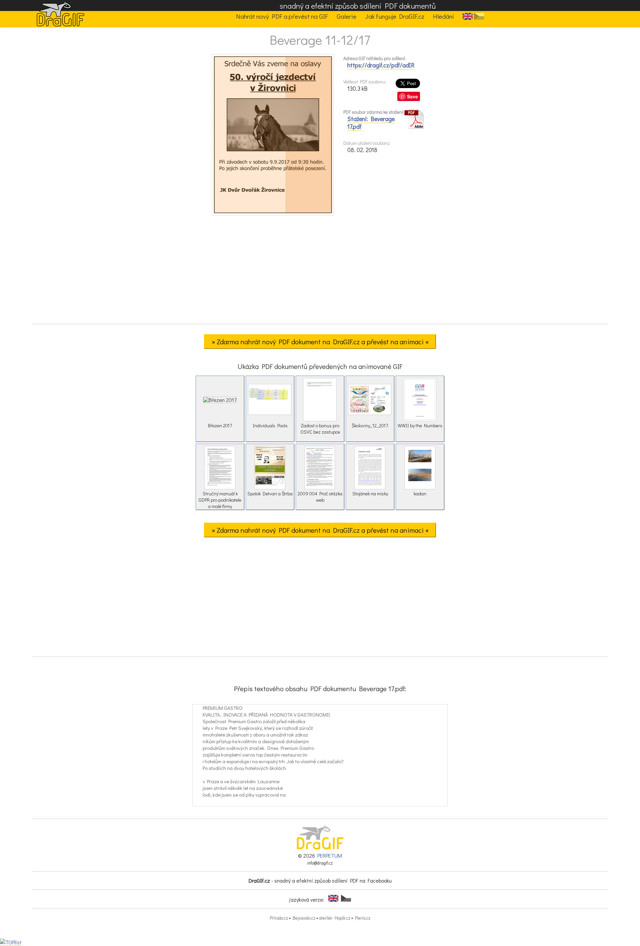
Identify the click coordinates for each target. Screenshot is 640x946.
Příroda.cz (279, 918)
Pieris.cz (362, 918)
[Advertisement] (320, 272)
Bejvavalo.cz (304, 918)
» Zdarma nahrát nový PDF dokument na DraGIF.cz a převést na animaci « (320, 341)
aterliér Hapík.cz (334, 918)
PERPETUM (329, 855)
